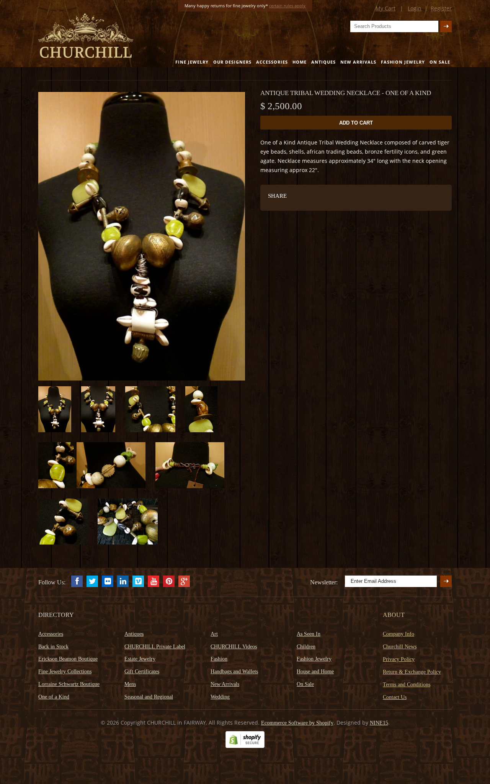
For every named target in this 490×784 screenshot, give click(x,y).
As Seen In (308, 634)
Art (214, 634)
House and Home (315, 671)
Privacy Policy (399, 659)
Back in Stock (53, 647)
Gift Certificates (141, 671)
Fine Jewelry (192, 62)
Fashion (219, 659)
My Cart (385, 8)
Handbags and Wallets (234, 671)
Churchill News (399, 647)
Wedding (220, 697)
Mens (130, 684)
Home (299, 62)
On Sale (440, 62)
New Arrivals (358, 62)
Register (441, 8)
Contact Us (395, 697)
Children (306, 647)
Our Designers (232, 62)
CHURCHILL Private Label (154, 647)
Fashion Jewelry (403, 62)
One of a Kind (53, 697)
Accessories (272, 62)
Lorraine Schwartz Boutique (69, 684)
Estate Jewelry (139, 659)
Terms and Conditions (406, 684)
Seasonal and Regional (148, 697)
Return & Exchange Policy (412, 672)
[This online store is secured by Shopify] (245, 746)
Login (414, 8)
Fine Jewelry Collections (64, 671)
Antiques (323, 62)
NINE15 (379, 723)
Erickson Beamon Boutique (68, 659)
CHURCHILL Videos (234, 647)
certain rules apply (287, 5)
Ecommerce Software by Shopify (297, 723)
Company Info (398, 634)
